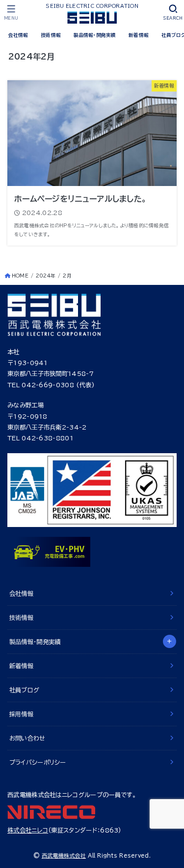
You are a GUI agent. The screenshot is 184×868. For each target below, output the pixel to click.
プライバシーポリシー (37, 762)
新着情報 (139, 34)
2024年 (45, 275)
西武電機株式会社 (64, 855)
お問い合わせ (27, 738)
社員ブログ (24, 690)
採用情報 (21, 714)
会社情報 (18, 34)
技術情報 (51, 34)
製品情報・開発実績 (95, 34)
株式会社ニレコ (27, 830)
